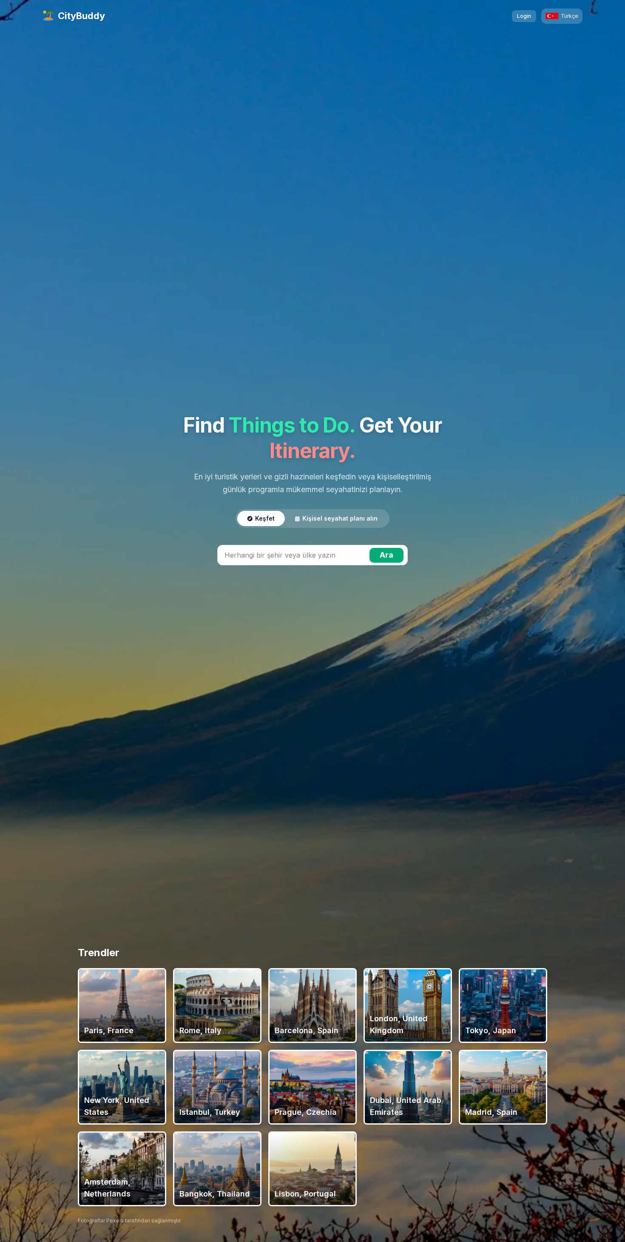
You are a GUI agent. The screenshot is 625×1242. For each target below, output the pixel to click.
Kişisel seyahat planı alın (340, 518)
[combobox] (312, 555)
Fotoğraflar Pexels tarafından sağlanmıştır (129, 1220)
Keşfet (265, 518)
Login (524, 16)
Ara (386, 554)
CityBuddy (81, 15)
